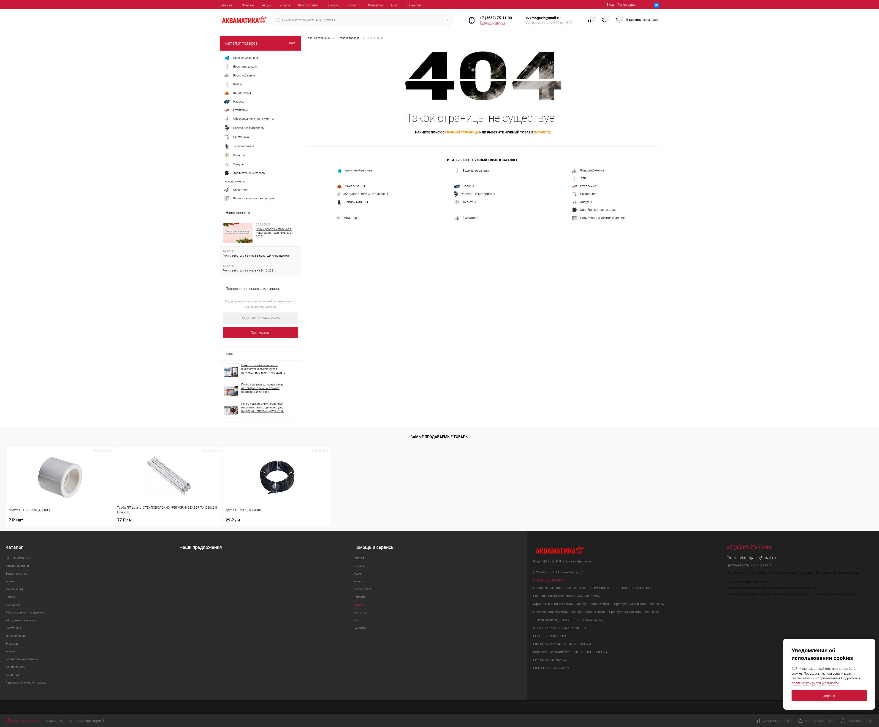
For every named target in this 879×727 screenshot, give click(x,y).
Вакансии (414, 5)
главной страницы (462, 132)
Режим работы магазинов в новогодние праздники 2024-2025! (274, 233)
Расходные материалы (478, 194)
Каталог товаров (241, 43)
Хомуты (586, 202)
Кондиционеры (348, 218)
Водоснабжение (592, 170)
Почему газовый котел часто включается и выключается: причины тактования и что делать (263, 369)
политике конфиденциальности (815, 683)
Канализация (355, 186)
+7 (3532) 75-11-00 (496, 18)
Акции (266, 5)
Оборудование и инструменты (365, 194)
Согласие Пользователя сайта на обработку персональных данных (772, 588)
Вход (610, 4)
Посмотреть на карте (548, 580)
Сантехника (588, 194)
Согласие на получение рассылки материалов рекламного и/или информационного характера (790, 594)
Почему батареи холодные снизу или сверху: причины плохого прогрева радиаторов (262, 388)
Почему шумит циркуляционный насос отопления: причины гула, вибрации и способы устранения (262, 407)
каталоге (542, 132)
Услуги (284, 5)
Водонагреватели (475, 170)
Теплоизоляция (356, 202)
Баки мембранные (358, 170)
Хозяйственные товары (598, 210)
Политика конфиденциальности (748, 581)
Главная (226, 5)
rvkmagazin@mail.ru (757, 557)
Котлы (583, 178)
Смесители (470, 218)
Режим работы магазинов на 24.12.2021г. (250, 270)
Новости (332, 5)
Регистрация (627, 4)
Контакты (375, 5)
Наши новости (237, 213)
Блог (394, 5)
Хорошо (829, 696)
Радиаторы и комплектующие (602, 218)
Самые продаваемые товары (439, 437)
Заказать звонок (492, 22)
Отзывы (248, 5)
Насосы (468, 186)
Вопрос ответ (308, 5)
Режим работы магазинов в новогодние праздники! (256, 255)
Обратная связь (25, 721)
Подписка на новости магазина (252, 289)
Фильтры (469, 202)
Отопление (588, 186)
